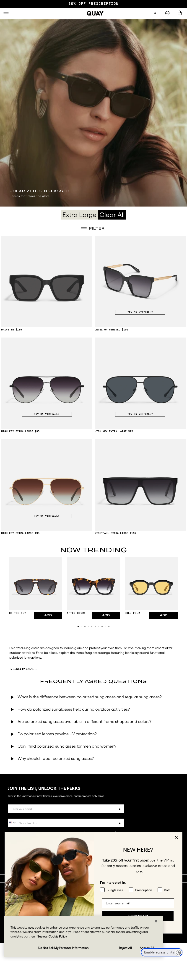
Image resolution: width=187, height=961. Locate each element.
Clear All (112, 214)
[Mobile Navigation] (6, 13)
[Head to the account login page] (167, 13)
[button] (78, 626)
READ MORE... (23, 669)
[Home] (95, 13)
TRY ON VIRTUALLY (140, 312)
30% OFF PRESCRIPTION (93, 3)
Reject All (125, 948)
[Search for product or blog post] (155, 13)
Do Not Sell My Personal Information (63, 948)
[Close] (156, 921)
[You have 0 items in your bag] (181, 13)
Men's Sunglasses (88, 653)
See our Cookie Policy (52, 936)
